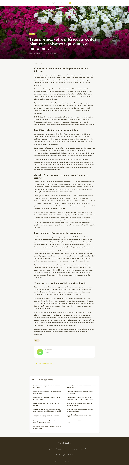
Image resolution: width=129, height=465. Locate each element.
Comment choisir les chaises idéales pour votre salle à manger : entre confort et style (80, 398)
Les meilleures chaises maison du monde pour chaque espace (81, 386)
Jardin (77, 3)
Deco (37, 3)
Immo (63, 3)
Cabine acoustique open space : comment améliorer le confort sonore (46, 416)
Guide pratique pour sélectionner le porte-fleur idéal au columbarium (46, 421)
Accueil (36, 63)
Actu (32, 3)
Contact (70, 455)
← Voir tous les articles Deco (43, 363)
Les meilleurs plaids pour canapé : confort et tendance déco (47, 427)
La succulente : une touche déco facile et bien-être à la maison (47, 398)
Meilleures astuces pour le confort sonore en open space (47, 386)
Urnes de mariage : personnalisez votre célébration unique (79, 416)
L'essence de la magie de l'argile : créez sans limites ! (46, 404)
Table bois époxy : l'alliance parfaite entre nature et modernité (80, 410)
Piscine (89, 3)
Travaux (96, 3)
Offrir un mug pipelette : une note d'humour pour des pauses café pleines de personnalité (47, 410)
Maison (83, 3)
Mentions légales (61, 455)
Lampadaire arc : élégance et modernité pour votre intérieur (47, 392)
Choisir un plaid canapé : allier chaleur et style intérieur (79, 392)
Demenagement (45, 3)
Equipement (55, 3)
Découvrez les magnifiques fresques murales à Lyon (81, 421)
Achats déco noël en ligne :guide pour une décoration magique (79, 404)
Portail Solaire (64, 443)
